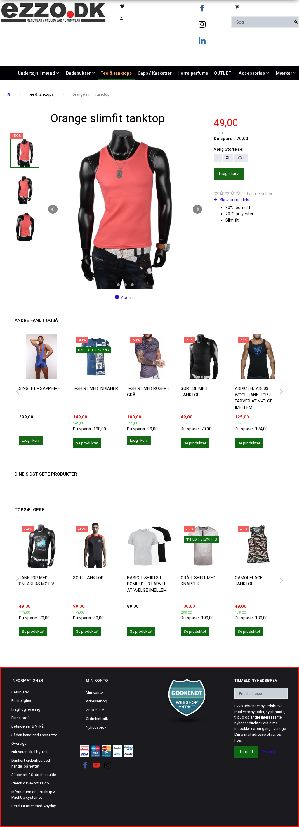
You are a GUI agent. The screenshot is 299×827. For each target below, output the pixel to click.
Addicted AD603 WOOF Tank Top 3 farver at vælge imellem (253, 398)
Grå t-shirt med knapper (198, 580)
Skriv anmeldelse (235, 199)
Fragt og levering (25, 709)
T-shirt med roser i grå (148, 391)
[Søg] (296, 22)
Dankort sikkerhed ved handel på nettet (30, 763)
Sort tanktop (88, 577)
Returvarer (20, 692)
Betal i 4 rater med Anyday (33, 805)
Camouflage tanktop (249, 580)
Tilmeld (246, 751)
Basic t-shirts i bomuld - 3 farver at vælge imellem (147, 584)
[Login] (130, 18)
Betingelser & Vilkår (28, 726)
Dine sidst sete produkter (46, 474)
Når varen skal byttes (29, 751)
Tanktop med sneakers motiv (36, 580)
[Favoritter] (130, 6)
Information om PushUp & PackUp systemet (33, 794)
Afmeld (270, 751)
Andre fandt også (36, 320)
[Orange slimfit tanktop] (125, 209)
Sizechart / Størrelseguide (33, 774)
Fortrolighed (21, 700)
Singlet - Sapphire (39, 388)
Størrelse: (228, 149)
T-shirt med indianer (95, 388)
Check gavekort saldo (30, 783)
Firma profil (21, 717)
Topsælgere (29, 509)
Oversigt (18, 743)
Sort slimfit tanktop (194, 391)
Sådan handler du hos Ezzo (34, 735)
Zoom (127, 297)
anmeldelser (259, 193)
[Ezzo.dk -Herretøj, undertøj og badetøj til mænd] (53, 12)
